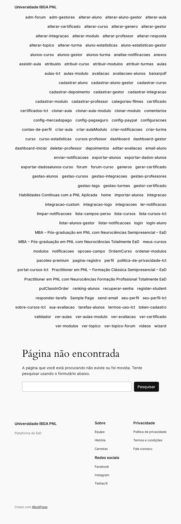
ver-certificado (152, 316)
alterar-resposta (151, 36)
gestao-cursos (75, 176)
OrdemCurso (120, 251)
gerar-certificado (150, 167)
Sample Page (82, 298)
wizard (160, 326)
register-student (151, 288)
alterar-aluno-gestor (123, 17)
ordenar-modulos (150, 251)
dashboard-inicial (31, 148)
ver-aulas (63, 316)
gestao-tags (89, 185)
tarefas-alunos (91, 307)
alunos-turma (98, 54)
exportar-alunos (106, 157)
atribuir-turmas (139, 64)
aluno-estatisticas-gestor (143, 45)
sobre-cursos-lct (30, 307)
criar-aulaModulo (91, 129)
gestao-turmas (116, 185)
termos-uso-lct (121, 307)
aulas (161, 64)
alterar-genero (124, 26)
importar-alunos (129, 195)
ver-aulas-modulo (91, 316)
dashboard (120, 139)
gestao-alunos (45, 176)
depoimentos (97, 148)
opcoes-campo (91, 251)
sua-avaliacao (62, 307)
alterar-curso (96, 26)
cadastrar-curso (151, 82)
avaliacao (100, 73)
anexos (160, 54)
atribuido (53, 64)
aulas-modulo (76, 73)
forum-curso (102, 167)
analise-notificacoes (132, 54)
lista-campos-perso (93, 213)
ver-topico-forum (119, 326)
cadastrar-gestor (108, 92)
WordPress (39, 507)
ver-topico (91, 326)
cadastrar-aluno (73, 82)
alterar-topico (41, 45)
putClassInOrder (54, 288)
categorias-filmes (127, 101)
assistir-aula (30, 64)
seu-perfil (130, 298)
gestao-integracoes (109, 176)
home (106, 195)
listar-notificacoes (114, 223)
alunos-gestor (70, 54)
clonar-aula (62, 111)
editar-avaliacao (127, 148)
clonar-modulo (128, 111)
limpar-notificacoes (54, 213)
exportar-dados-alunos (145, 157)
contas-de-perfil (37, 129)
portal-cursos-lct (32, 270)
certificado (156, 101)
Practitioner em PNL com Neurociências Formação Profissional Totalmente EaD (95, 279)
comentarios (155, 111)
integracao (156, 195)
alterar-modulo (85, 36)
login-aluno (156, 223)
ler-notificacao (153, 204)
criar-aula (64, 129)
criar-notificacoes (126, 129)
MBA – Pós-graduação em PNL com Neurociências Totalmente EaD (78, 242)
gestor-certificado (150, 185)
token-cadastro (152, 307)
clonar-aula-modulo (93, 111)
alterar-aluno (90, 17)
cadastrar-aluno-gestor (112, 82)
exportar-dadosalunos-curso (47, 167)
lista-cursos (125, 213)
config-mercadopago (52, 120)
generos (124, 167)
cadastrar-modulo (51, 101)
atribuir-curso (76, 64)
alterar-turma (70, 45)
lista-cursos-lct (152, 213)
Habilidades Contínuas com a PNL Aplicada (58, 195)
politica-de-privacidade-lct (141, 260)
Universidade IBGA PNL (36, 7)
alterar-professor (118, 36)
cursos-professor (91, 139)
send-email (108, 298)
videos (145, 326)
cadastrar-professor (90, 101)
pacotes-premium (53, 260)
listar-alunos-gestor (77, 223)
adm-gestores (62, 17)
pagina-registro (87, 260)
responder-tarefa (51, 298)
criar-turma (156, 129)
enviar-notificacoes (71, 157)
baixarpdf (157, 73)
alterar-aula (155, 17)
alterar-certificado (64, 26)
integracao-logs (97, 204)
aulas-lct (52, 73)
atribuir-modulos (108, 64)
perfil (109, 260)
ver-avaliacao (123, 316)
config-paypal (124, 120)
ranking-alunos (86, 288)
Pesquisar (146, 387)
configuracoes (153, 120)
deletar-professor (66, 148)
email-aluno (155, 148)
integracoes (126, 204)
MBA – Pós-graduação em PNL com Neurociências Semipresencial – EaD (100, 232)
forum (82, 167)
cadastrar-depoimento (69, 92)
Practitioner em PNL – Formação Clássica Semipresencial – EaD (109, 270)
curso (30, 139)
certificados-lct (34, 111)
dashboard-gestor (149, 139)
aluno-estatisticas (101, 45)
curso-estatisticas (55, 139)
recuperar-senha (118, 288)
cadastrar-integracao (147, 92)
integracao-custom (62, 204)
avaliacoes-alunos (129, 73)
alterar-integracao (52, 36)
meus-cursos (154, 242)
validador (42, 316)
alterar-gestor (153, 26)
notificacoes (63, 251)
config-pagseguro (91, 120)
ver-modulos (66, 326)
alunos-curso (42, 54)
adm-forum (35, 17)
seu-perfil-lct (154, 298)
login (138, 223)
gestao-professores (148, 176)
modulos (41, 251)
